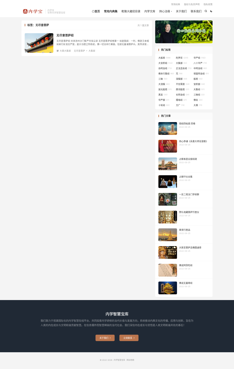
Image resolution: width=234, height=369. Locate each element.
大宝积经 (165, 63)
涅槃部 (181, 78)
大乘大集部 (64, 50)
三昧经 (199, 94)
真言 (162, 94)
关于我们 (181, 11)
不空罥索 (182, 84)
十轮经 (164, 105)
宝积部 (199, 84)
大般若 (164, 57)
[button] (209, 32)
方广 (180, 105)
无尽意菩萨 (79, 50)
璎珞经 (181, 99)
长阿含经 (182, 94)
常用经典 (175, 4)
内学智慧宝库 (32, 11)
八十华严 (200, 63)
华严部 (163, 99)
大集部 (92, 50)
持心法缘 (164, 11)
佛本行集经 (166, 73)
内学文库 (149, 11)
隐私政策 (208, 4)
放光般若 (165, 89)
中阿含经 (200, 68)
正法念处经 (183, 68)
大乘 (198, 105)
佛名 (198, 99)
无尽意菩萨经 (65, 35)
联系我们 (196, 11)
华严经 (200, 57)
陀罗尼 (182, 57)
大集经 (199, 89)
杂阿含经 (165, 68)
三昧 (162, 78)
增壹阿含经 (201, 73)
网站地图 (130, 360)
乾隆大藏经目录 (130, 11)
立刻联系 (129, 337)
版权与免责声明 (192, 4)
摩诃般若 (182, 89)
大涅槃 (164, 84)
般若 (198, 78)
